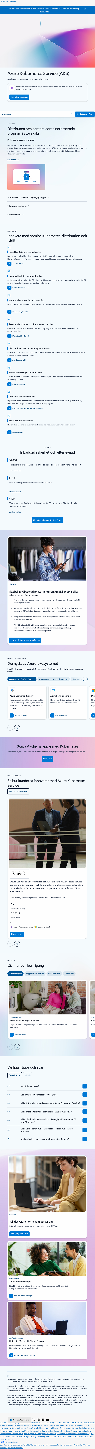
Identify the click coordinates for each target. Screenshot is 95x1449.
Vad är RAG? (88, 1436)
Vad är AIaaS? (51, 1436)
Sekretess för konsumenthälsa (11, 1445)
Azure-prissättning (15, 1425)
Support (63, 1428)
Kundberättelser (89, 1422)
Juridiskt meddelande (65, 1445)
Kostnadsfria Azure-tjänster (32, 1425)
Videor (59, 1433)
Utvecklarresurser (77, 1431)
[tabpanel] (47, 708)
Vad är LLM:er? (61, 1436)
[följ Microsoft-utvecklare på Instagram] (38, 1419)
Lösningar (15, 1428)
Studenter (88, 1431)
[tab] (21, 679)
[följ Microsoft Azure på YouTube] (47, 1419)
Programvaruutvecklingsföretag (12, 1431)
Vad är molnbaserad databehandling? (76, 1433)
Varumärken (78, 1445)
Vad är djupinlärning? (37, 1436)
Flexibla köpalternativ (51, 1425)
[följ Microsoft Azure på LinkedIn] (43, 1419)
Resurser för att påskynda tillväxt (31, 1428)
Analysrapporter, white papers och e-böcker (40, 1433)
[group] (27, 702)
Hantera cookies (51, 1445)
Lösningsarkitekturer (51, 1428)
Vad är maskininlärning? (20, 1436)
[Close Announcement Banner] (85, 8)
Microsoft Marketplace (32, 1431)
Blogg (68, 1431)
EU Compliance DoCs (15, 1447)
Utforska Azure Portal (21, 1420)
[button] (37, 114)
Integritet (41, 1445)
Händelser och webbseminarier (11, 1433)
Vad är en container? (75, 1436)
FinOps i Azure (64, 1425)
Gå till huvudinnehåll (8, 1)
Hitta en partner (47, 1431)
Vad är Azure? (5, 1422)
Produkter (4, 1425)
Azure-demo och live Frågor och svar (80, 1428)
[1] (8, 1376)
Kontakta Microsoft (30, 1445)
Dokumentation (59, 1431)
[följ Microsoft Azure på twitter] (33, 1419)
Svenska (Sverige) (6, 1439)
